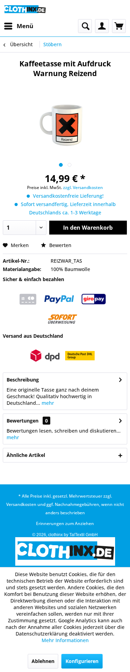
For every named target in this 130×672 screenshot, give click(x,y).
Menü (25, 26)
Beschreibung (23, 379)
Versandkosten (21, 504)
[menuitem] (18, 26)
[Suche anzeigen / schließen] (85, 26)
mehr (47, 403)
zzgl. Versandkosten (83, 187)
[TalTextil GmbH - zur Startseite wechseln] (24, 9)
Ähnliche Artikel (26, 455)
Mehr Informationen (65, 640)
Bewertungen (22, 420)
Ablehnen (43, 661)
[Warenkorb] (119, 26)
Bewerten (59, 245)
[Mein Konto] (102, 26)
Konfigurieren (82, 661)
